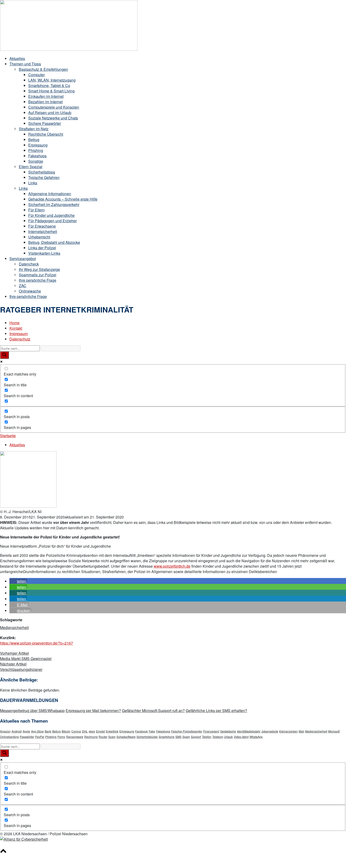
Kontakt (15, 328)
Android (17, 731)
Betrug (33, 139)
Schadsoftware (126, 737)
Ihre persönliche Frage (37, 280)
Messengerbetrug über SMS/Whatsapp (32, 710)
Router (103, 737)
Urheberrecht (39, 237)
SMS (178, 737)
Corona (76, 731)
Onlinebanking (9, 737)
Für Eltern (36, 210)
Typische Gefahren (44, 177)
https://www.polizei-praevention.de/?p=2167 (36, 643)
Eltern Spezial (30, 166)
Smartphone (166, 737)
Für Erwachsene (42, 226)
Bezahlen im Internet (45, 101)
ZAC (22, 285)
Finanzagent (211, 731)
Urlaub (228, 737)
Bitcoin (66, 731)
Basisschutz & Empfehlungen (43, 69)
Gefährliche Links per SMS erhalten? (216, 710)
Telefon (206, 737)
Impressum (18, 333)
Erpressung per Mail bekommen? (93, 710)
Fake (152, 731)
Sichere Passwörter (44, 123)
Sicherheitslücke (147, 737)
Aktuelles (17, 58)
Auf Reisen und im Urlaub (49, 112)
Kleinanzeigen (288, 731)
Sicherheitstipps (41, 172)
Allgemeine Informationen (49, 193)
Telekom (217, 737)
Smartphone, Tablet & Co (49, 85)
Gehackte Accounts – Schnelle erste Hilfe (62, 199)
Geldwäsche (228, 731)
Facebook (141, 731)
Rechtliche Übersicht (45, 134)
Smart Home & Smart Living (51, 91)
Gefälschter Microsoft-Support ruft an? (153, 710)
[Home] (68, 49)
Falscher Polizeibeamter (186, 731)
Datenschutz (19, 339)
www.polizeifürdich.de (172, 566)
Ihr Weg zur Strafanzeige (39, 269)
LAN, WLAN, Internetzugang (52, 80)
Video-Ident (241, 737)
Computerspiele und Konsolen (53, 107)
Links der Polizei (42, 247)
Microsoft (334, 731)
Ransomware (74, 737)
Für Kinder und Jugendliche (51, 215)
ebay (92, 731)
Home (14, 322)
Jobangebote (269, 731)
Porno (61, 737)
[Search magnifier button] (4, 355)
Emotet (100, 731)
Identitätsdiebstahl (248, 731)
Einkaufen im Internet (46, 96)
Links (32, 183)
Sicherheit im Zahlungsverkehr (53, 204)
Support (196, 737)
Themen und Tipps (25, 64)
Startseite (8, 435)
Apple (26, 731)
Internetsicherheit (42, 231)
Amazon (5, 731)
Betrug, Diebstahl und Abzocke (54, 242)
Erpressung (38, 145)
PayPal (39, 737)
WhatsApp (256, 737)
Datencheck (29, 264)
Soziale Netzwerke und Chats (53, 118)
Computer (36, 74)
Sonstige (35, 161)
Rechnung (91, 737)
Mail (301, 731)
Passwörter (27, 737)
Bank (48, 731)
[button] (18, 581)
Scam (112, 737)
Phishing (35, 150)
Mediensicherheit (14, 627)
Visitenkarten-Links (44, 253)
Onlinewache (30, 291)
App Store (37, 731)
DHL (85, 731)
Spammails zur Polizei (37, 274)
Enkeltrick (112, 731)
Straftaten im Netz (33, 128)
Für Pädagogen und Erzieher (52, 220)
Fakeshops (37, 155)
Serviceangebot (22, 258)
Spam (186, 737)
